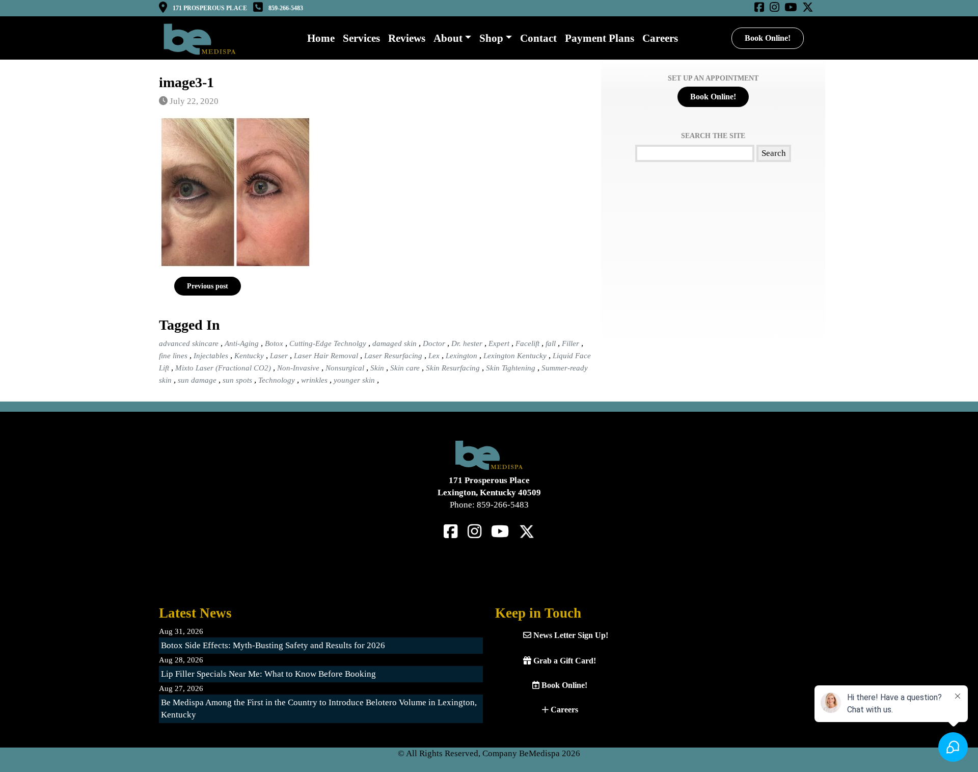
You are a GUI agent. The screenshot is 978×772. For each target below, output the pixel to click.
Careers (563, 709)
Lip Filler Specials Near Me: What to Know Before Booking (268, 674)
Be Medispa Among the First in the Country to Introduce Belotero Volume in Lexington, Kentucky (319, 709)
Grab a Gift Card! (563, 660)
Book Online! (768, 38)
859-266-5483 (285, 8)
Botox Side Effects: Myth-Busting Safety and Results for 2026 (273, 645)
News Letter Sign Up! (569, 635)
